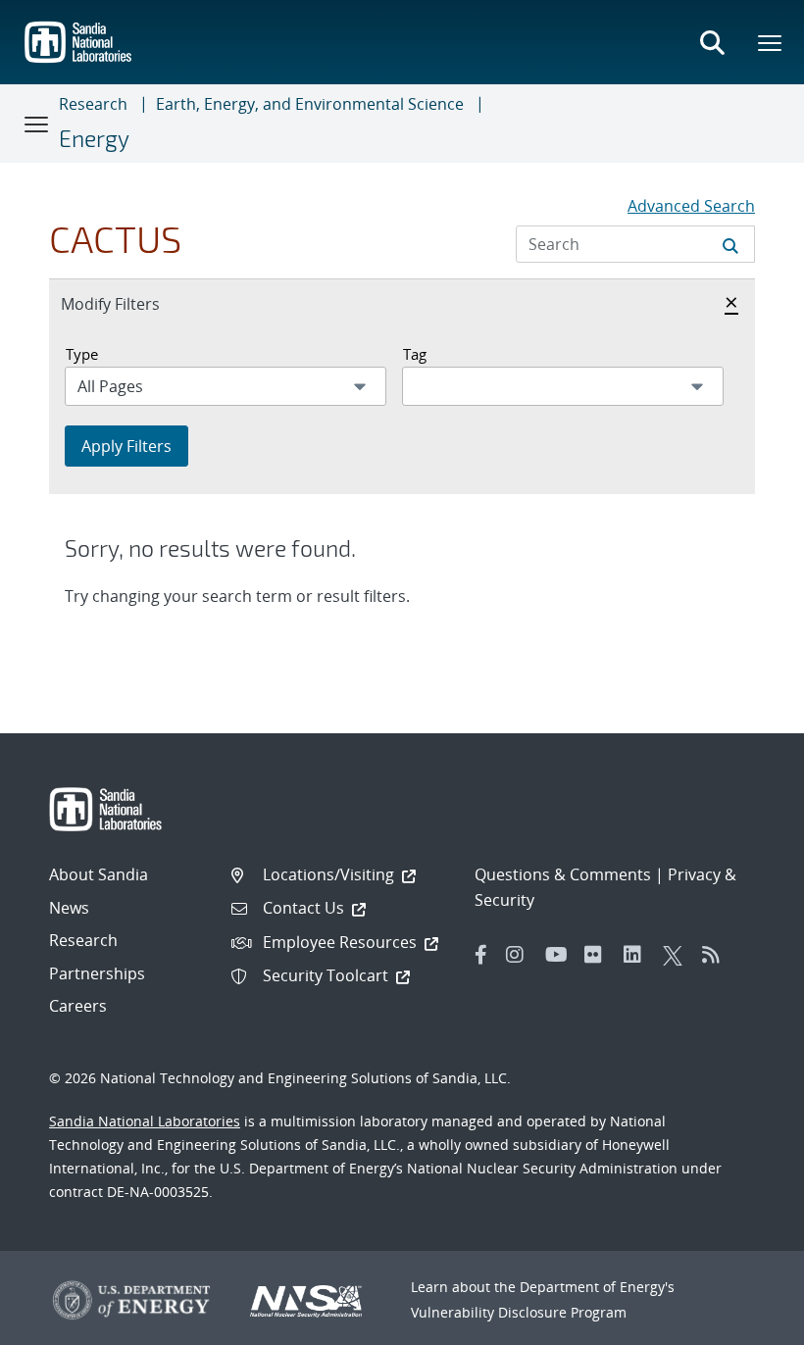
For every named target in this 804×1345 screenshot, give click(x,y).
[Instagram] (520, 955)
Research (93, 104)
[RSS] (716, 955)
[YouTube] (560, 955)
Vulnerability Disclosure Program (519, 1312)
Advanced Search (691, 206)
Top (745, 1322)
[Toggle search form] (711, 42)
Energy (94, 138)
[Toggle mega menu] (770, 42)
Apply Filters (126, 446)
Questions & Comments (563, 874)
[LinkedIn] (638, 955)
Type (82, 354)
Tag (415, 354)
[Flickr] (599, 955)
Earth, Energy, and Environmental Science (310, 104)
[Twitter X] (677, 955)
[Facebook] (481, 955)
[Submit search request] (730, 244)
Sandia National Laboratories (144, 1121)
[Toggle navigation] (37, 123)
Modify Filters (131, 303)
